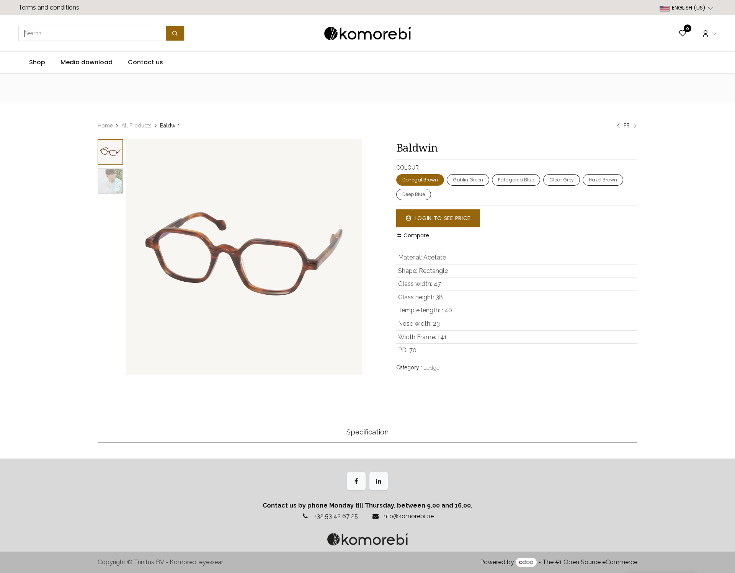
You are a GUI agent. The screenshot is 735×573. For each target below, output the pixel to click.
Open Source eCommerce (600, 562)
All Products (136, 125)
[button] (138, 257)
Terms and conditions (48, 7)
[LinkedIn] (378, 481)
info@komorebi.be (408, 516)
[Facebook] (356, 481)
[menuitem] (37, 62)
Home (105, 125)
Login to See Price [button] (441, 218)
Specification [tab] (367, 432)
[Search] (175, 33)
